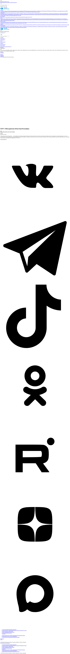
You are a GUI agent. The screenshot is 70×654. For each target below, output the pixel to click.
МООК (11, 14)
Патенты (26, 19)
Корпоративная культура (16, 11)
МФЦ (33, 22)
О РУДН (1, 10)
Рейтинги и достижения (58, 11)
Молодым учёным (41, 18)
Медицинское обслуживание (27, 22)
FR (4, 1)
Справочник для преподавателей (35, 14)
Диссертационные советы (21, 18)
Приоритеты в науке (54, 19)
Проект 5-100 (36, 11)
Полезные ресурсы (31, 19)
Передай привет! (13, 27)
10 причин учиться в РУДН (4, 11)
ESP (5, 1)
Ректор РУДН (46, 11)
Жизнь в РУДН (2, 21)
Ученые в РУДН (11, 20)
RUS (1, 1)
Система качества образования (46, 14)
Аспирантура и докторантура (5, 18)
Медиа (12, 2)
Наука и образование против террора (8, 632)
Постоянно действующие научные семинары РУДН (43, 19)
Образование (2, 12)
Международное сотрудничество (5, 2)
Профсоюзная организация (56, 22)
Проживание (41, 22)
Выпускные (2, 27)
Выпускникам (2, 25)
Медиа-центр (2, 45)
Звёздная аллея (11, 22)
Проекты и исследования (62, 19)
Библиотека (47, 13)
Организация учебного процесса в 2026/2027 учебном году (18, 13)
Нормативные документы (29, 11)
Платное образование (16, 14)
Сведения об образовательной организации (9, 629)
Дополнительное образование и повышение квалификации (58, 13)
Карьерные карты (10, 24)
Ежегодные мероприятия (4, 22)
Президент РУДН (41, 11)
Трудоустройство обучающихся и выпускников (43, 24)
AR (8, 1)
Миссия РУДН (23, 11)
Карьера (1, 43)
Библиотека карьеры (3, 24)
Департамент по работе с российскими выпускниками (23, 26)
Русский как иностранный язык (25, 14)
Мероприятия (35, 18)
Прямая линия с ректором (48, 22)
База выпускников (64, 26)
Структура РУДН (65, 11)
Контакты (15, 2)
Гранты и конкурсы (13, 18)
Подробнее (2, 52)
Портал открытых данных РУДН (7, 631)
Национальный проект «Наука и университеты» (14, 19)
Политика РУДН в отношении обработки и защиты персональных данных (14, 630)
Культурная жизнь (19, 22)
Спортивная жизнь (64, 22)
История (10, 11)
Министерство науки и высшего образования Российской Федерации (13, 635)
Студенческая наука (6, 20)
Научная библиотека (47, 18)
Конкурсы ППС (15, 24)
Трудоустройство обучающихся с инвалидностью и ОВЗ (60, 24)
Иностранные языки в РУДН (5, 14)
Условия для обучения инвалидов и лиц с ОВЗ (13, 15)
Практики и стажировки (22, 24)
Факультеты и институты (4, 13)
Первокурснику (36, 22)
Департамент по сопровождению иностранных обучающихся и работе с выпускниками (46, 26)
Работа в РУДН (51, 11)
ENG (3, 1)
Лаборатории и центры (29, 18)
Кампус (15, 22)
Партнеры (23, 19)
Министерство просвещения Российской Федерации (10, 637)
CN (7, 1)
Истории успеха (7, 27)
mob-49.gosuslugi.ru (3, 139)
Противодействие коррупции (7, 648)
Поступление (2, 16)
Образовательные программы (33, 13)
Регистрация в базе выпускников (21, 27)
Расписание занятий (41, 13)
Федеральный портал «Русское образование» (9, 636)
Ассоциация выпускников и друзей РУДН (7, 26)
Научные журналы (54, 18)
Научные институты (60, 18)
